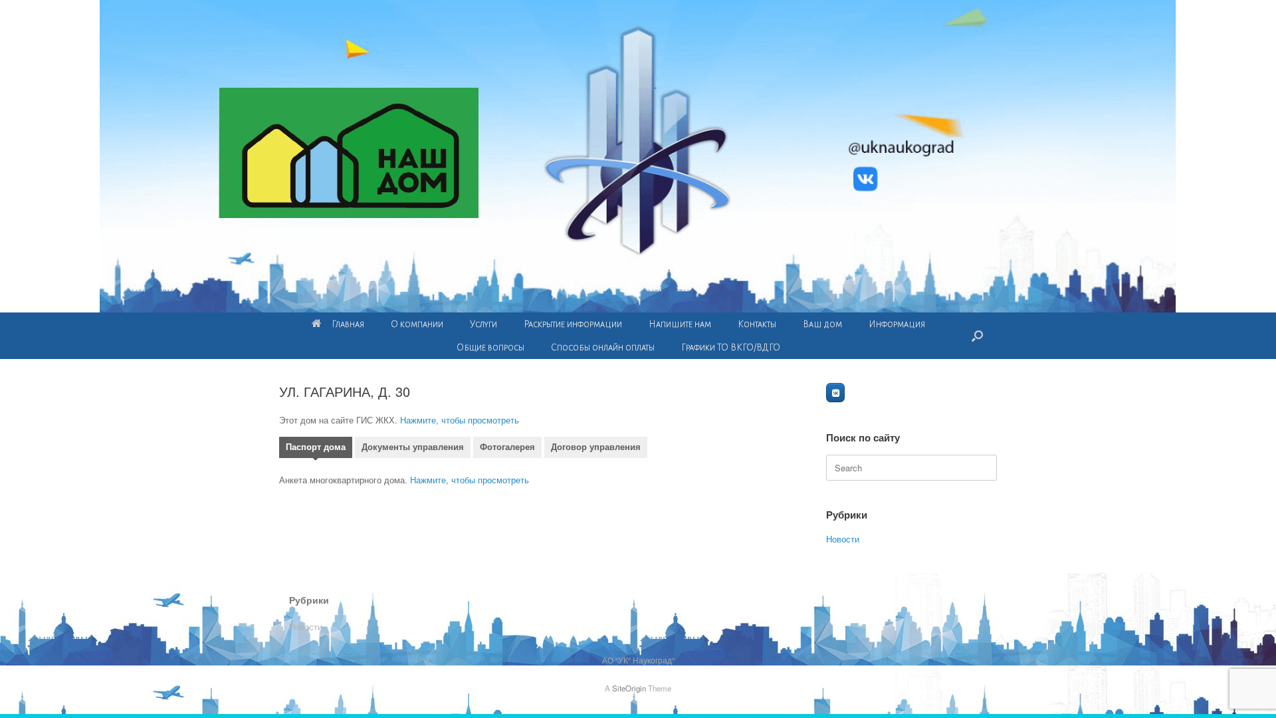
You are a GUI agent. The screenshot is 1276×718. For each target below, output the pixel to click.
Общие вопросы (490, 347)
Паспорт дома (316, 447)
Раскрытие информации (573, 324)
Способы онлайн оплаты (603, 347)
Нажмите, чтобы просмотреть (459, 420)
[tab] (315, 449)
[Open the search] (977, 335)
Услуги (483, 324)
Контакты (757, 324)
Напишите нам (680, 324)
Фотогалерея (507, 447)
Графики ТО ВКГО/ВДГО (730, 347)
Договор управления (596, 447)
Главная (348, 324)
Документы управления (413, 447)
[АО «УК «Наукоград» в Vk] (835, 392)
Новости (842, 539)
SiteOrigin (629, 688)
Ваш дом (822, 324)
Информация (897, 324)
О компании (417, 324)
